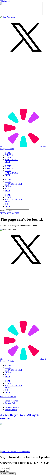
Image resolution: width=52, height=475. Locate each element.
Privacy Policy (11, 403)
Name (2, 468)
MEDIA (8, 186)
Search (2, 211)
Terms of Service (12, 401)
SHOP (7, 162)
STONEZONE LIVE (13, 184)
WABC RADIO (11, 160)
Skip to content (6, 1)
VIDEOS (9, 155)
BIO (7, 188)
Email (2, 471)
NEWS (8, 157)
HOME (8, 153)
